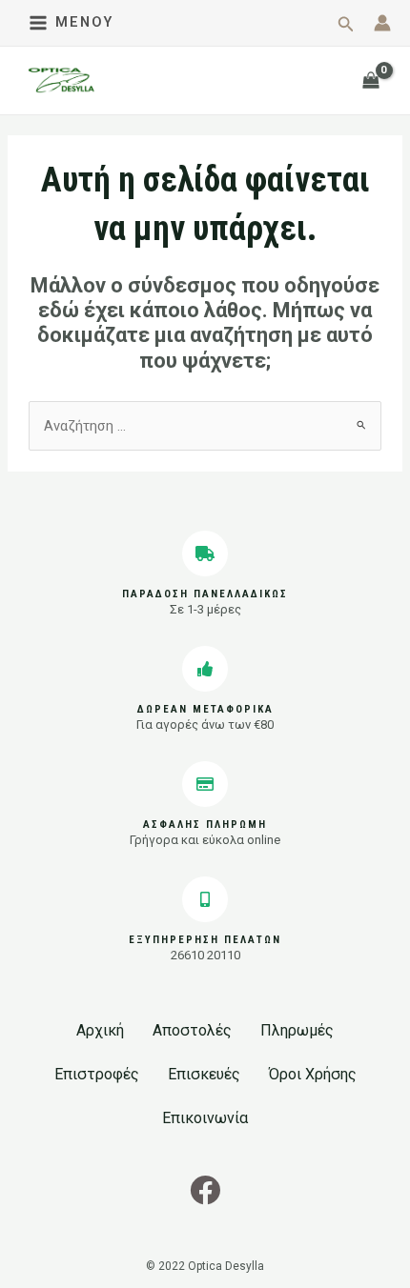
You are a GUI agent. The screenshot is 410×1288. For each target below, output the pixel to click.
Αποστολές (192, 1030)
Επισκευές (204, 1074)
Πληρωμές (297, 1030)
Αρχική (100, 1030)
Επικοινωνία (205, 1118)
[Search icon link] (346, 26)
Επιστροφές (96, 1074)
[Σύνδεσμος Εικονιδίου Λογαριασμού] (382, 22)
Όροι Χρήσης (313, 1074)
